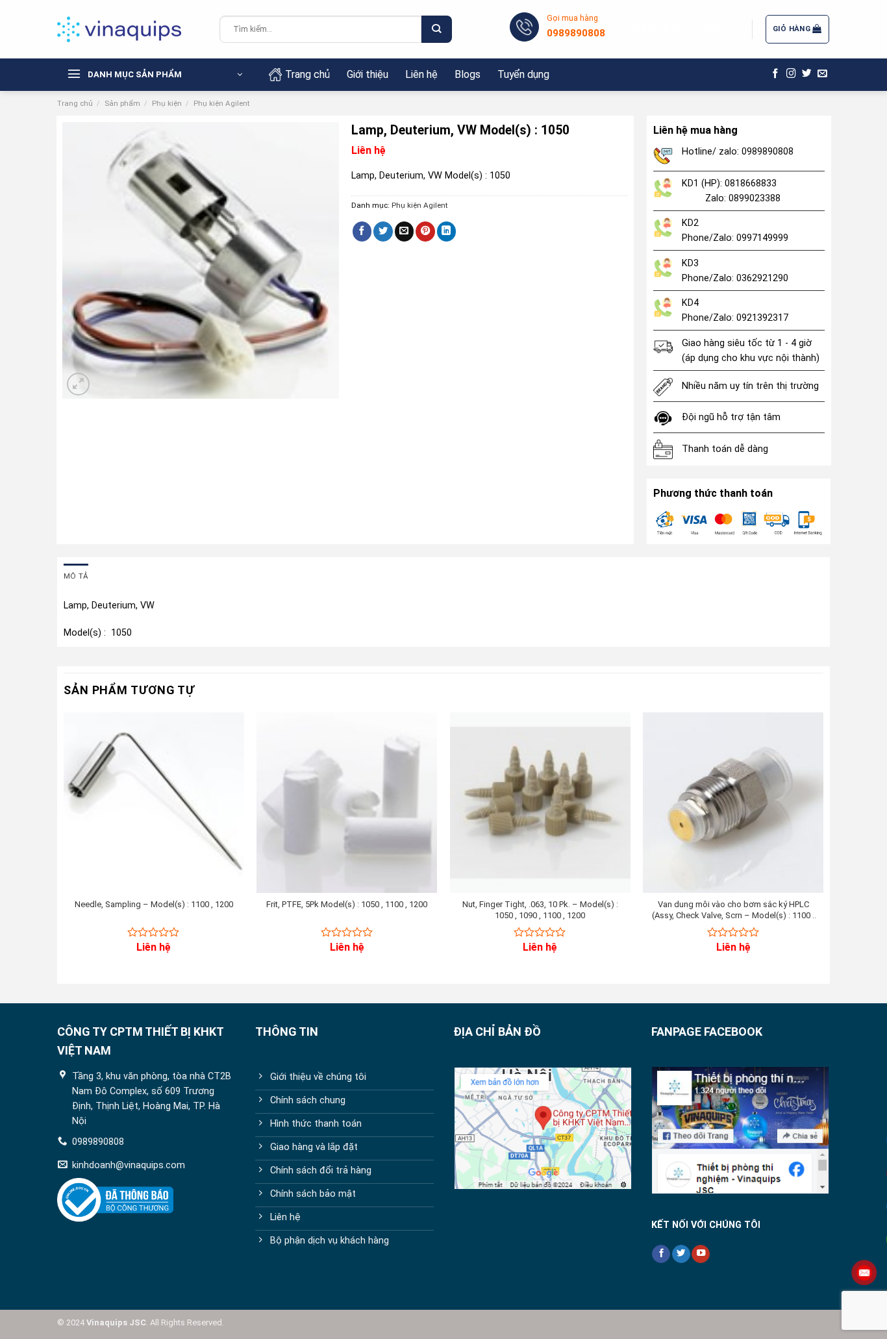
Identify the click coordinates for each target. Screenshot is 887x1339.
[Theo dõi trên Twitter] (807, 74)
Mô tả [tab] (76, 576)
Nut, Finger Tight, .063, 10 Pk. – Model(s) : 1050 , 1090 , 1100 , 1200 (540, 909)
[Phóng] (78, 384)
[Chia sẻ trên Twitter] (383, 231)
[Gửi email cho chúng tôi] (822, 74)
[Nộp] (436, 30)
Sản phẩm (122, 103)
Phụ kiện (167, 103)
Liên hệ (421, 74)
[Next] (822, 843)
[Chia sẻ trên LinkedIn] (446, 231)
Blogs (468, 74)
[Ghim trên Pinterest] (425, 231)
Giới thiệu (367, 74)
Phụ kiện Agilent (222, 103)
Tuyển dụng (523, 74)
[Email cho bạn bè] (404, 231)
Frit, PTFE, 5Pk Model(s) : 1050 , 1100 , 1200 (346, 904)
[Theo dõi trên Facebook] (776, 74)
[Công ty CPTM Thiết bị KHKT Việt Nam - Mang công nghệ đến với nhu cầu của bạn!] (128, 29)
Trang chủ (307, 74)
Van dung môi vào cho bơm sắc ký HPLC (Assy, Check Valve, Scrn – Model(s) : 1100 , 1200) (733, 910)
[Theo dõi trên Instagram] (791, 74)
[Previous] (64, 843)
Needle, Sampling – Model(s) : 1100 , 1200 (154, 904)
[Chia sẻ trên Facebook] (362, 231)
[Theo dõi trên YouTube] (701, 1254)
